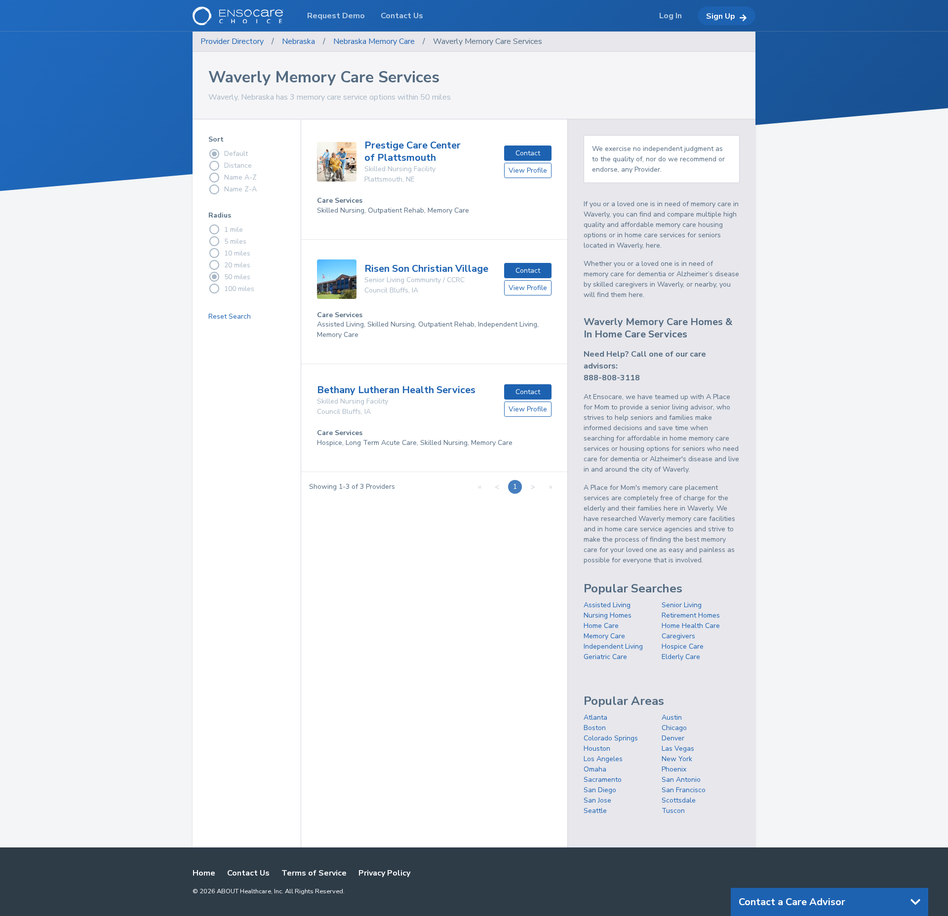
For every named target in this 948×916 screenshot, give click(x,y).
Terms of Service (314, 873)
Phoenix (674, 769)
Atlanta (595, 717)
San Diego (600, 790)
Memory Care (604, 636)
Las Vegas (678, 748)
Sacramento (603, 779)
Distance (238, 165)
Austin (672, 717)
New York (677, 759)
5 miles (235, 241)
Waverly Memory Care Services (487, 41)
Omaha (595, 769)
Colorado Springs (611, 738)
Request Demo (336, 15)
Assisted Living (607, 605)
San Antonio (681, 779)
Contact (527, 153)
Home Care (601, 625)
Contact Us (248, 873)
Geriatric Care (605, 656)
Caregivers (678, 636)
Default (236, 153)
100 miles (239, 288)
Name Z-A (240, 189)
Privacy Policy (384, 873)
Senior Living (682, 605)
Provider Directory (232, 41)
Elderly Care (681, 656)
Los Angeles (603, 759)
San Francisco (684, 790)
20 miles (237, 265)
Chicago (674, 728)
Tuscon (673, 810)
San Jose (597, 800)
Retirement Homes (691, 615)
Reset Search (229, 316)
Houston (597, 748)
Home (204, 873)
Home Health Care (691, 625)
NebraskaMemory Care (374, 41)
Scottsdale (679, 800)
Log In (670, 15)
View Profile (528, 170)
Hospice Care (683, 646)
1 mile (233, 229)
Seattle (595, 810)
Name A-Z (240, 177)
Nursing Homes (608, 615)
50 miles (237, 277)
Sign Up (720, 16)
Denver (673, 738)
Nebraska (298, 41)
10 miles (237, 253)
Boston (595, 728)
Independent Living (613, 646)
